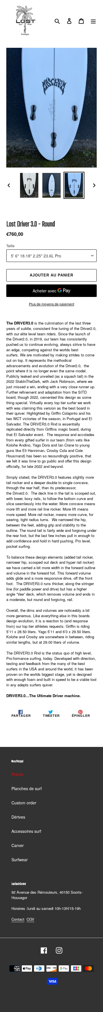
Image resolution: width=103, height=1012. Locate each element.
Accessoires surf (26, 831)
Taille (10, 245)
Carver (17, 845)
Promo (17, 774)
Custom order (23, 803)
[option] (29, 185)
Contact (17, 919)
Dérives (18, 817)
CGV (30, 919)
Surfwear (19, 859)
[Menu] (93, 20)
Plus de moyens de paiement (51, 303)
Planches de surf (26, 788)
